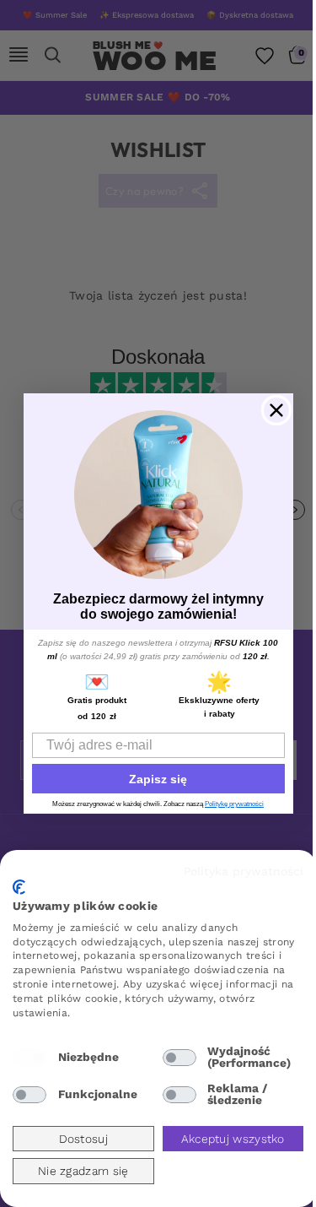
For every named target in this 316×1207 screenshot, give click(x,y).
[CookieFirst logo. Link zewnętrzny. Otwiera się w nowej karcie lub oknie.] (19, 887)
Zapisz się (158, 779)
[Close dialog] (276, 410)
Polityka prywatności (243, 871)
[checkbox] (29, 1057)
